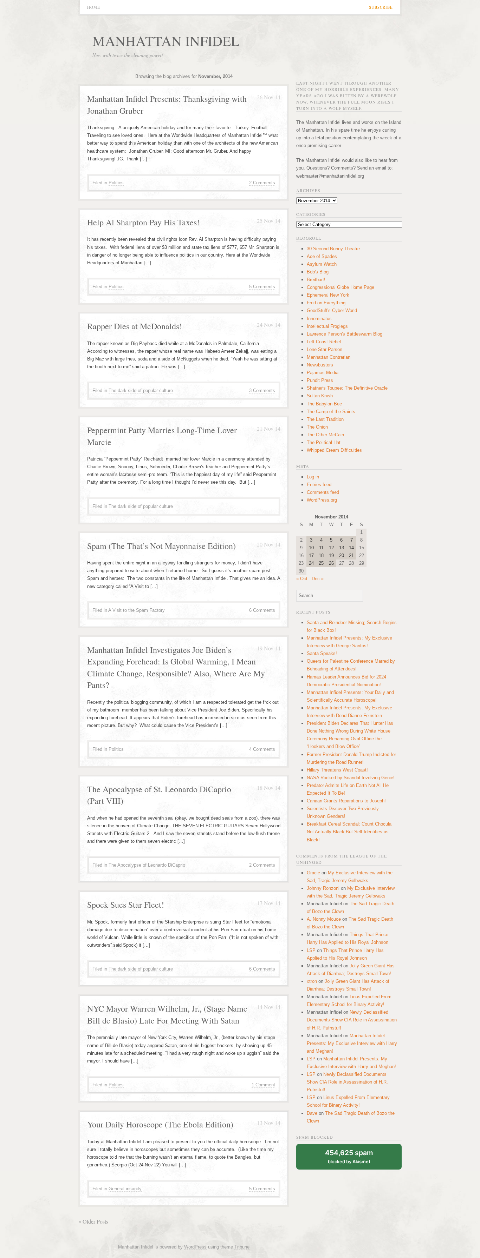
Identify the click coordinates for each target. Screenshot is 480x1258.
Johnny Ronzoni (323, 888)
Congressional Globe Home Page (340, 287)
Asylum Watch (322, 264)
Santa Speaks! (322, 653)
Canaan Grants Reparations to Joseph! (346, 800)
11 (321, 547)
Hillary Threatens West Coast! (337, 770)
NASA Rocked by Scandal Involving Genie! (351, 777)
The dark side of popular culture (141, 390)
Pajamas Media (322, 372)
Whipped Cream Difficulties (334, 450)
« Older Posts (93, 1221)
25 (321, 563)
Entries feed (319, 484)
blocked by (349, 1156)
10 (311, 547)
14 (351, 547)
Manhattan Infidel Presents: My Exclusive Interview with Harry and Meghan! (352, 1043)
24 (311, 563)
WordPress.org (322, 500)
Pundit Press (320, 380)
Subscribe (381, 7)
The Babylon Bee (324, 403)
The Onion (317, 427)
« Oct (301, 578)
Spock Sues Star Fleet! (125, 904)
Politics (116, 182)
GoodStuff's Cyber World (332, 310)
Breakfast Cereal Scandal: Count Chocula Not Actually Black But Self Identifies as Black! (349, 831)
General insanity (125, 1188)
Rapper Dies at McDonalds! (134, 326)
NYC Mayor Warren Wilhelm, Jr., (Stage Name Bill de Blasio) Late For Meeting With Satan (167, 1014)
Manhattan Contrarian (328, 357)
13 (341, 547)
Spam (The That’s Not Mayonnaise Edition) (161, 545)
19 (331, 555)
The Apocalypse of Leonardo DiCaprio (147, 865)
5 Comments (262, 286)
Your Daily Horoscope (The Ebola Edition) (160, 1124)
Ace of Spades (322, 256)
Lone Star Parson (324, 349)
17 (311, 555)
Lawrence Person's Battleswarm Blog (344, 334)
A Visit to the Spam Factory (136, 610)
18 (321, 555)
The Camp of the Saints (331, 411)
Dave (312, 1113)
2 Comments (262, 182)
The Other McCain (325, 434)
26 (331, 563)
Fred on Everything (326, 302)
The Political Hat (323, 442)
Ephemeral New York (328, 295)
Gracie (313, 872)
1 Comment (263, 1084)
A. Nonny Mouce (324, 919)
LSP (311, 950)
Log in (313, 476)
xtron (312, 981)
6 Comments (262, 610)
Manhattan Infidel (165, 40)
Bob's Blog (318, 271)
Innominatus (319, 318)
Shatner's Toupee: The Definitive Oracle (347, 388)
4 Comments (262, 749)
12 (331, 547)
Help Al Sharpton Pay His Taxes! (143, 222)
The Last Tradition (325, 419)
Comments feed (323, 492)
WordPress (195, 1247)
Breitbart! (316, 279)
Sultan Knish (320, 395)
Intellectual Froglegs (327, 326)
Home (93, 7)
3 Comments (262, 390)
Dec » (318, 578)
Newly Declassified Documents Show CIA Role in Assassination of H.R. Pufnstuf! (352, 1019)
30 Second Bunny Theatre (333, 248)
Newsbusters (320, 365)
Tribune (241, 1247)
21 (351, 555)
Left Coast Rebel (324, 341)
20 (341, 555)
